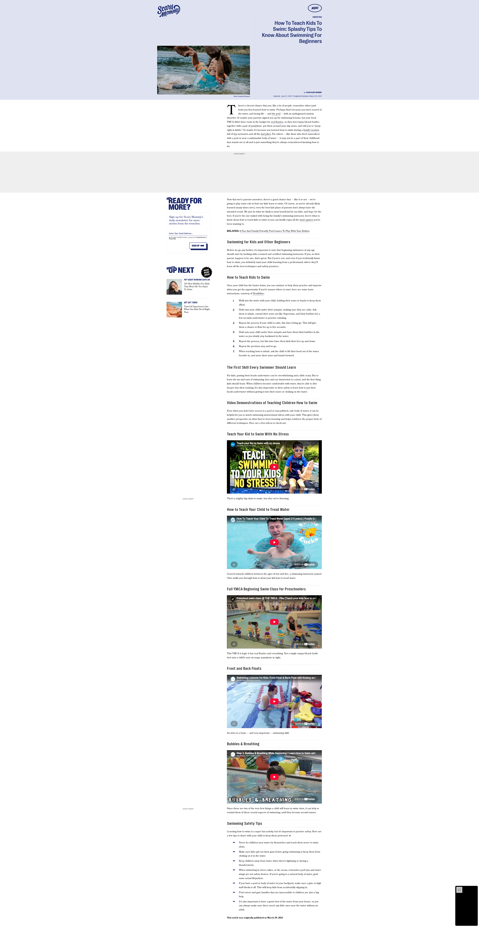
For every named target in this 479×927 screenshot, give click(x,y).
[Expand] (458, 888)
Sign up (195, 245)
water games (306, 220)
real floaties (277, 122)
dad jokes (266, 134)
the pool (276, 113)
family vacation (311, 130)
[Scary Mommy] (169, 10)
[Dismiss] (475, 888)
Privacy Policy (172, 239)
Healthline (258, 293)
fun (235, 134)
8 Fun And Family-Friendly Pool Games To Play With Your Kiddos (274, 231)
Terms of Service (201, 237)
